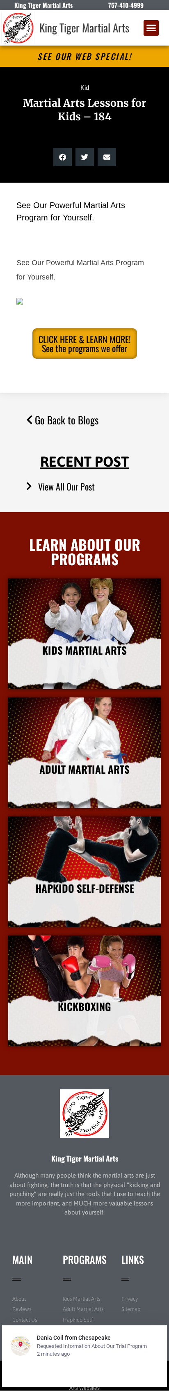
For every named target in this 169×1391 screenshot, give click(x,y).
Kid (84, 87)
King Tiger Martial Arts (84, 27)
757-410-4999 (126, 4)
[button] (151, 28)
